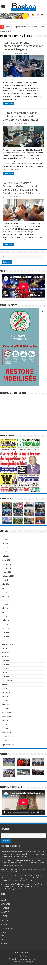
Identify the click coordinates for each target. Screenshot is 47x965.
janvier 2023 (6, 628)
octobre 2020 (7, 680)
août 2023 (5, 604)
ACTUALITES (5, 904)
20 (40, 442)
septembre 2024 (8, 576)
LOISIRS (4, 943)
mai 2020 (5, 701)
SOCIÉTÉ (4, 916)
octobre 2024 (7, 572)
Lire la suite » (8, 103)
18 (36, 442)
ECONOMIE (5, 912)
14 (28, 442)
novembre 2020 (7, 676)
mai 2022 (5, 648)
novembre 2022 (7, 636)
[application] (23, 802)
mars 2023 (5, 624)
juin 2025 (5, 548)
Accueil (2, 31)
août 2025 (5, 540)
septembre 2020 (8, 684)
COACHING (5, 920)
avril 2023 (5, 620)
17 (34, 442)
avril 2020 (5, 705)
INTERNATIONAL (21, 53)
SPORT (3, 935)
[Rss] (21, 956)
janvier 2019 (6, 733)
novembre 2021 (7, 664)
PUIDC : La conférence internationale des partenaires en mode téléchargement (23, 46)
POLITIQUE (5, 908)
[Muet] (38, 812)
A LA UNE (4, 900)
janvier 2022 (6, 656)
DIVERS (3, 932)
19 (38, 442)
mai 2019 (5, 725)
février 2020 (6, 713)
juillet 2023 (6, 608)
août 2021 (5, 668)
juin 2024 (5, 588)
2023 (9, 31)
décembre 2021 (7, 660)
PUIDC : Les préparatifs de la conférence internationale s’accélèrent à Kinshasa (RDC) (20, 116)
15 (30, 442)
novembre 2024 (7, 568)
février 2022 (6, 652)
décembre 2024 (7, 564)
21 (42, 442)
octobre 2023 (7, 600)
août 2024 (5, 580)
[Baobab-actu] (23, 6)
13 (26, 442)
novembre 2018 (7, 741)
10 (19, 442)
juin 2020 (5, 697)
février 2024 (6, 596)
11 (21, 442)
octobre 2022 (7, 640)
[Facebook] (23, 956)
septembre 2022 (8, 644)
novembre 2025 (7, 536)
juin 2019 (5, 721)
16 (32, 442)
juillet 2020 (6, 692)
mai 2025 (5, 552)
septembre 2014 (8, 745)
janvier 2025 (6, 560)
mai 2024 (5, 592)
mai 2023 (5, 616)
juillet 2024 (6, 584)
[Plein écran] (42, 812)
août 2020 (5, 688)
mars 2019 (5, 729)
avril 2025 (5, 556)
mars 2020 (5, 709)
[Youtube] (26, 956)
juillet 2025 (6, 544)
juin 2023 (5, 612)
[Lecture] (5, 812)
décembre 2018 (7, 737)
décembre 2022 (7, 632)
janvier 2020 (6, 717)
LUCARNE (19, 197)
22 (1, 443)
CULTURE (4, 939)
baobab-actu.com (29, 953)
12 (24, 442)
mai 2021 (5, 672)
